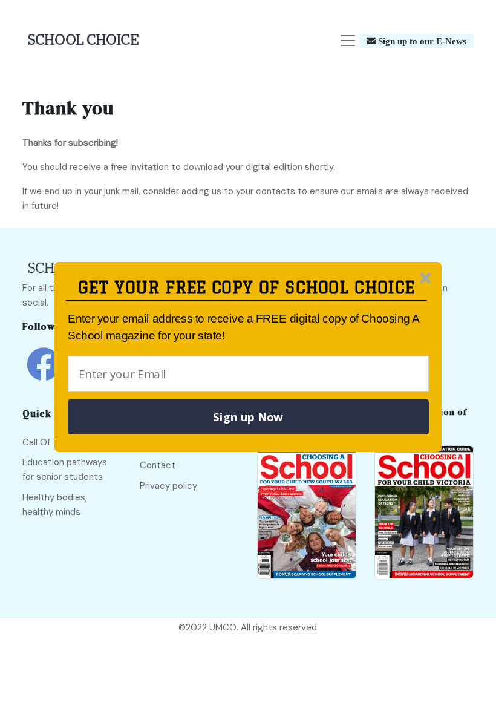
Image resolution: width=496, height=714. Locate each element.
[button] (246, 287)
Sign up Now (248, 417)
